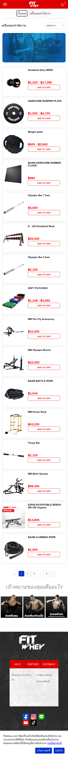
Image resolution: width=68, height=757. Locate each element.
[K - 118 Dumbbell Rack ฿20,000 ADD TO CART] (34, 248)
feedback (49, 664)
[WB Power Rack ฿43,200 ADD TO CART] (34, 434)
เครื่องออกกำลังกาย (40, 13)
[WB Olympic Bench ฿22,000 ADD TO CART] (34, 372)
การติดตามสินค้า (44, 675)
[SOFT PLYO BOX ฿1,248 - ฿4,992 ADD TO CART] (34, 310)
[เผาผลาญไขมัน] (56, 606)
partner (33, 664)
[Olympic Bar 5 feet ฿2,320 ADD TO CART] (34, 279)
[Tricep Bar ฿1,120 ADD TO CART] (34, 465)
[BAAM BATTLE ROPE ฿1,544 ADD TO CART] (34, 403)
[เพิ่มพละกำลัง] (11, 606)
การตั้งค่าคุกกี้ (54, 743)
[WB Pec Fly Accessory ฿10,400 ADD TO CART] (34, 341)
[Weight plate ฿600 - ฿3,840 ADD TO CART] (34, 154)
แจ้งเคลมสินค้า (43, 681)
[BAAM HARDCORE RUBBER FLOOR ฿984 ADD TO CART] (34, 187)
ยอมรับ (59, 750)
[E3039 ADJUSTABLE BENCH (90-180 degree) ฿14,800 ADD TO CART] (34, 529)
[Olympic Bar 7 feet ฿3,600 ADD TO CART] (34, 217)
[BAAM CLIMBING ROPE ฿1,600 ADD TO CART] (34, 559)
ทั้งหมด (22, 13)
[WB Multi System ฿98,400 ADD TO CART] (34, 496)
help (17, 664)
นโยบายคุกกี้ (43, 750)
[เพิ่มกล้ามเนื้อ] (34, 606)
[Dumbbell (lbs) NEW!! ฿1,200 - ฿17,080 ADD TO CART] (34, 92)
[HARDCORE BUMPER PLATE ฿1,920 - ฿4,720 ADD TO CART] (34, 123)
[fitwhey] (34, 4)
